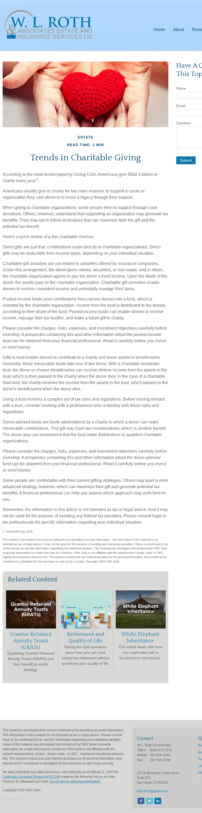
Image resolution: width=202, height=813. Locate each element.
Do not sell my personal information (75, 781)
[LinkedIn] (157, 801)
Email (180, 106)
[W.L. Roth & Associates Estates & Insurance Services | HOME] (49, 40)
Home (159, 29)
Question (183, 123)
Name (181, 88)
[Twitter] (149, 801)
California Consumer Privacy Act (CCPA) (31, 777)
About (178, 29)
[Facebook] (140, 801)
